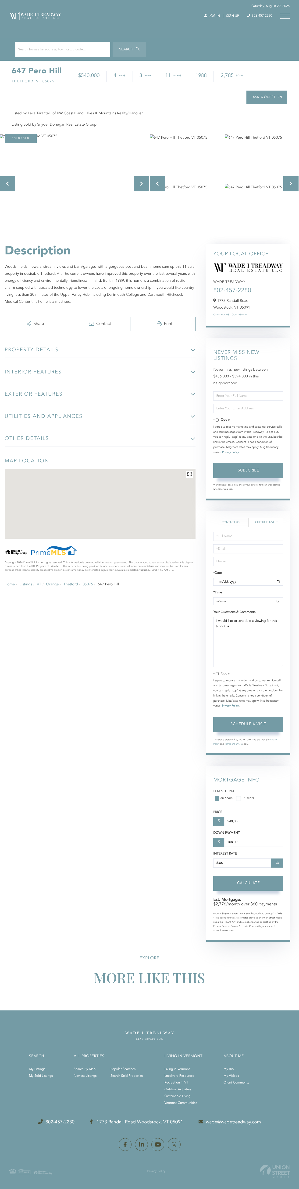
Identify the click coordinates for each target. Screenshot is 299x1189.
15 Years (248, 798)
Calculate (248, 883)
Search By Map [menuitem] (85, 1069)
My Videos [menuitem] (231, 1076)
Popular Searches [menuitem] (122, 1069)
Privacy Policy (230, 452)
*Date (217, 573)
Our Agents (239, 315)
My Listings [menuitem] (37, 1069)
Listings (26, 584)
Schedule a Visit (266, 522)
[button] (129, 49)
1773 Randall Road (139, 1122)
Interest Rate (225, 853)
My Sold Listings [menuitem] (41, 1076)
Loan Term (223, 791)
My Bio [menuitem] (229, 1069)
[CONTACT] (266, 97)
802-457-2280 (261, 16)
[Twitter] (174, 1144)
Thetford (71, 584)
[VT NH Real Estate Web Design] (275, 1171)
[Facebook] (125, 1144)
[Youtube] (157, 1144)
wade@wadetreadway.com (233, 1122)
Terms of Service (233, 744)
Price (217, 812)
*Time (217, 592)
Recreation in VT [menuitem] (176, 1082)
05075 (88, 584)
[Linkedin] (141, 1144)
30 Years (226, 798)
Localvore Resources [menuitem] (179, 1076)
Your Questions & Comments (234, 612)
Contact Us (221, 315)
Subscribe (248, 470)
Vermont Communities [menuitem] (180, 1103)
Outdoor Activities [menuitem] (177, 1089)
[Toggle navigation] (285, 16)
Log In (214, 16)
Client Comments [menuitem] (236, 1082)
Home (10, 584)
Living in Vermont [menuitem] (177, 1069)
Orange (52, 584)
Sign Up (232, 16)
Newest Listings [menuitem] (85, 1076)
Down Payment (226, 833)
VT (39, 584)
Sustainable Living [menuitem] (177, 1096)
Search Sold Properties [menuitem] (126, 1076)
